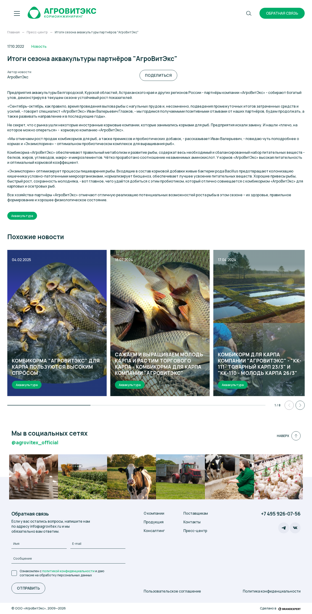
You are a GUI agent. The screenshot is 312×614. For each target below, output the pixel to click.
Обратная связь (282, 13)
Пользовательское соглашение (172, 591)
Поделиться (158, 75)
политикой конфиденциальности (68, 571)
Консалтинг (154, 530)
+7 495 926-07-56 (281, 514)
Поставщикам (195, 513)
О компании (154, 513)
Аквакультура (22, 216)
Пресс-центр (195, 530)
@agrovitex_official (34, 442)
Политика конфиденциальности (272, 591)
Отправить (28, 588)
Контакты (192, 521)
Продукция (154, 521)
